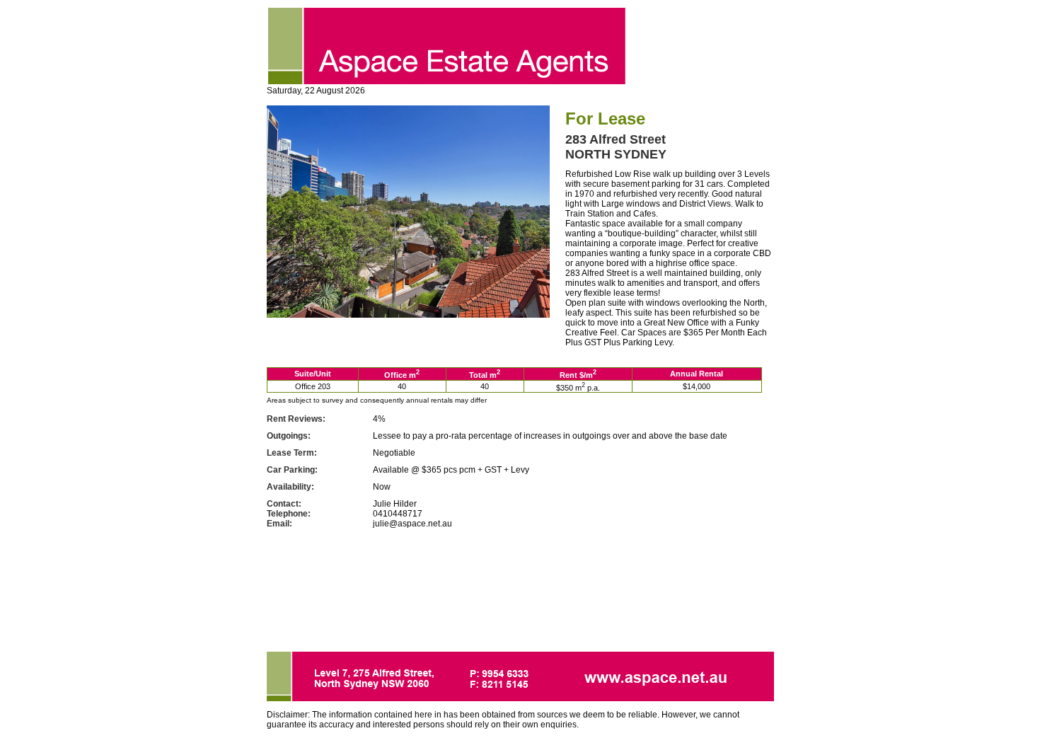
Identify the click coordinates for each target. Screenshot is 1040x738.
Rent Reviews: (296, 419)
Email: (279, 524)
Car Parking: (292, 470)
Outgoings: (289, 436)
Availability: (290, 487)
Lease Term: (292, 453)
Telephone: (289, 514)
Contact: (284, 504)
